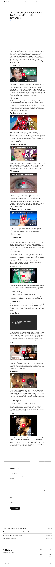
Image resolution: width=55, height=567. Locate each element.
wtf (23, 44)
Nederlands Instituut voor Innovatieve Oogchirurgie (23, 197)
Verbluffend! (6, 2)
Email (11, 497)
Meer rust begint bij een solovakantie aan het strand (16, 531)
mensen (20, 44)
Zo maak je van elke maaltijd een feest (12, 535)
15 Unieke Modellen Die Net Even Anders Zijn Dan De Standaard (17, 461)
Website (11, 502)
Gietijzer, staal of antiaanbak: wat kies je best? (14, 528)
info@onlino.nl (16, 44)
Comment (12, 478)
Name (11, 492)
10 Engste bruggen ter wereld (45, 461)
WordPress (50, 563)
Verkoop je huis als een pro (9, 538)
